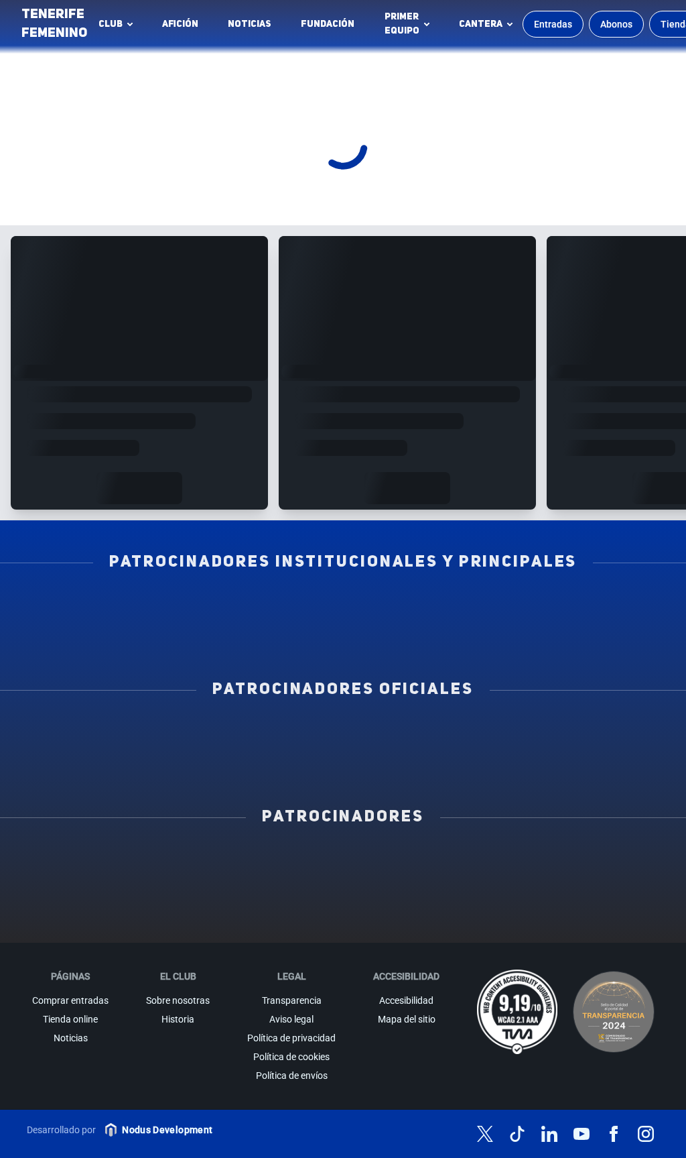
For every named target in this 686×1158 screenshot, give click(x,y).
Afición (180, 24)
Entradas (553, 24)
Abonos (616, 24)
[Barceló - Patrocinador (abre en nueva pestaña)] (630, 889)
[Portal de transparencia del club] (613, 1012)
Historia (177, 1019)
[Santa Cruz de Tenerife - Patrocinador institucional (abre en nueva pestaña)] (407, 635)
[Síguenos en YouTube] (581, 1133)
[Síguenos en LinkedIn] (549, 1133)
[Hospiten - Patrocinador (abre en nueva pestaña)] (56, 860)
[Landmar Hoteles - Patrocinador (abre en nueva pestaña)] (438, 889)
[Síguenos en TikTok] (517, 1133)
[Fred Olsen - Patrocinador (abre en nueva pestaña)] (343, 919)
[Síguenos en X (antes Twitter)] (485, 1133)
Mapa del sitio (406, 1019)
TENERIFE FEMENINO (54, 24)
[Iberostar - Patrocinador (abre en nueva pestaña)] (534, 889)
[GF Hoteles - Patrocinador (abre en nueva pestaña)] (152, 860)
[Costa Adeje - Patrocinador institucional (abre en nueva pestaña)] (343, 605)
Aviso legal (291, 1019)
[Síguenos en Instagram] (645, 1133)
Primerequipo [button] (402, 24)
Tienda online (70, 1019)
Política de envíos (292, 1075)
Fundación (331, 27)
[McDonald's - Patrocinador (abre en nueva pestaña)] (534, 860)
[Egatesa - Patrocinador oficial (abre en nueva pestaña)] (87, 733)
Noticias (249, 24)
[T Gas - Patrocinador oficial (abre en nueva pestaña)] (343, 733)
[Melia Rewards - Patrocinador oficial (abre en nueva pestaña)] (598, 733)
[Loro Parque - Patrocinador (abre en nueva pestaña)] (343, 860)
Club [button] (110, 24)
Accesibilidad (406, 1000)
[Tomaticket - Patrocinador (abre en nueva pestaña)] (438, 919)
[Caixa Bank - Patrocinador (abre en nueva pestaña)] (247, 860)
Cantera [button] (480, 24)
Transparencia (292, 1000)
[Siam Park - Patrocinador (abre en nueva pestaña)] (438, 860)
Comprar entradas (70, 1000)
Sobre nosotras (178, 1000)
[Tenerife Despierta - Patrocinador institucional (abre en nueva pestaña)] (87, 605)
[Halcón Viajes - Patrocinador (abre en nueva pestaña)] (152, 889)
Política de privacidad (291, 1038)
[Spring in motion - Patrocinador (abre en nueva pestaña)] (343, 889)
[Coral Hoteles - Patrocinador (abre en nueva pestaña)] (247, 919)
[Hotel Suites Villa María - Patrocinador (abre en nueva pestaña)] (56, 889)
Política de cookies (291, 1056)
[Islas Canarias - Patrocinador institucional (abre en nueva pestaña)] (215, 605)
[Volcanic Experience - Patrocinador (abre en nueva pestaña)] (247, 889)
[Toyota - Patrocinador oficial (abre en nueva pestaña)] (343, 762)
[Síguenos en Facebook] (613, 1133)
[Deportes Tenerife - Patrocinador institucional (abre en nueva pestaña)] (598, 605)
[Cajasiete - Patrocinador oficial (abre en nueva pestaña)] (470, 733)
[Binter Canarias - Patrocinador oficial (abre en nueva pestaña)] (215, 733)
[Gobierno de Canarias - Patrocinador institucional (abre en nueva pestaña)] (470, 605)
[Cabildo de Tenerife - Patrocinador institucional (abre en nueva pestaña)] (279, 635)
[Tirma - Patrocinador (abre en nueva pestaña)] (630, 860)
